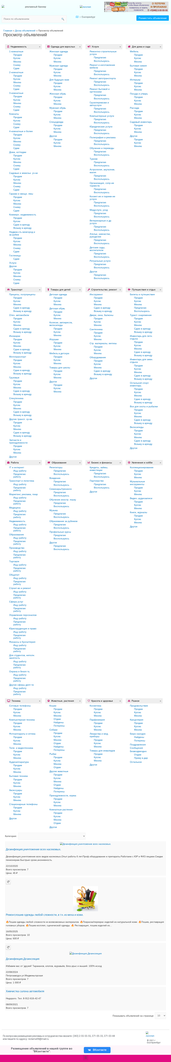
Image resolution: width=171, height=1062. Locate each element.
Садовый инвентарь (141, 122)
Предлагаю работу (19, 475)
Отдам (57, 719)
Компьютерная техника (22, 719)
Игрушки (54, 339)
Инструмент (96, 294)
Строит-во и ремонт (20, 588)
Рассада (134, 108)
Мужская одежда (58, 65)
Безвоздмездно (138, 751)
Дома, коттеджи (17, 152)
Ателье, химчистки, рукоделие (100, 235)
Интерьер (135, 79)
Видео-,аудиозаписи (141, 498)
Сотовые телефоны (20, 705)
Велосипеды (137, 427)
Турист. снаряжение (141, 315)
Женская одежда (58, 51)
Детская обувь (57, 308)
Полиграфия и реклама (103, 137)
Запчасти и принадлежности (18, 441)
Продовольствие (139, 705)
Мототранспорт (17, 356)
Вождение (54, 478)
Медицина (15, 507)
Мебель (134, 51)
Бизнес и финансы (101, 462)
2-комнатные (16, 72)
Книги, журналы (138, 512)
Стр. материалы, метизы (103, 343)
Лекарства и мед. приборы (99, 735)
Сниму (17, 65)
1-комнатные (16, 51)
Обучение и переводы (102, 148)
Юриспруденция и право (22, 628)
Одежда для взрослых (63, 46)
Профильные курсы (60, 531)
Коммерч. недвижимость (22, 214)
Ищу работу (19, 470)
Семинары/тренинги (60, 489)
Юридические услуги (101, 126)
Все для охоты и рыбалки (144, 406)
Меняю (17, 61)
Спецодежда (56, 122)
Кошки (52, 705)
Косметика (95, 705)
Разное (135, 700)
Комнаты (14, 114)
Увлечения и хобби (142, 462)
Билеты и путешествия (142, 294)
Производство (16, 548)
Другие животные (58, 771)
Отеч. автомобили (19, 315)
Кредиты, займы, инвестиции (99, 468)
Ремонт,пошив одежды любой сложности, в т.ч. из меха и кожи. (44, 914)
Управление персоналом (23, 615)
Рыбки (52, 754)
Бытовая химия (138, 65)
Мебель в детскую (59, 353)
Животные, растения (62, 700)
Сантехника (96, 329)
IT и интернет (16, 467)
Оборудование (98, 357)
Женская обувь (57, 93)
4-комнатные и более (21, 131)
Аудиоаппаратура (19, 762)
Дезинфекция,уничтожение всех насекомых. (33, 849)
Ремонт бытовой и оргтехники (100, 90)
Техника (16, 700)
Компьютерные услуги (102, 116)
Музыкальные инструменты (137, 482)
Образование (16, 534)
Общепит (14, 574)
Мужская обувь (57, 108)
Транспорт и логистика (21, 480)
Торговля (14, 561)
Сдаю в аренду (21, 224)
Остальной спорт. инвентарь (139, 384)
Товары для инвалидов (102, 750)
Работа (15, 462)
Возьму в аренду (22, 228)
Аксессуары (15, 790)
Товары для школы (59, 367)
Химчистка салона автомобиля (25, 991)
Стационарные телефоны (23, 804)
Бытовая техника (18, 776)
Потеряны (59, 725)
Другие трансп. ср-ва (20, 419)
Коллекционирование (141, 467)
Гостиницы (15, 255)
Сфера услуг (16, 601)
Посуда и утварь (139, 93)
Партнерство (97, 480)
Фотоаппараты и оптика (22, 733)
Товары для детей (60, 289)
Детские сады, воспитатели (97, 248)
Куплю (16, 58)
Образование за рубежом (63, 521)
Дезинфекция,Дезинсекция (22, 958)
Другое (13, 266)
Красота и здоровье (102, 700)
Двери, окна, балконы (101, 315)
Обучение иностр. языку (62, 499)
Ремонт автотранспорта (103, 78)
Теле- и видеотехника (21, 748)
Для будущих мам (59, 79)
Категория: (11, 836)
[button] (152, 18)
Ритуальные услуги (100, 260)
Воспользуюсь (101, 61)
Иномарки (14, 336)
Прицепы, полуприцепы (22, 294)
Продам (17, 54)
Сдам (16, 68)
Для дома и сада (141, 46)
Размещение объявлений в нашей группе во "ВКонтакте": (41, 1050)
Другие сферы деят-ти (21, 684)
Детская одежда (58, 294)
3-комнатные (16, 93)
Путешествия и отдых (143, 289)
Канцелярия (136, 719)
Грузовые (14, 377)
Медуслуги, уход (99, 210)
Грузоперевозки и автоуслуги (99, 104)
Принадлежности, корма (62, 795)
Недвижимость (19, 46)
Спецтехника (16, 398)
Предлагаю (100, 57)
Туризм (94, 158)
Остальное (136, 762)
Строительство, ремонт (104, 289)
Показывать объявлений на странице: (133, 1015)
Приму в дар (141, 758)
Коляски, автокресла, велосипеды (61, 323)
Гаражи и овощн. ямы (21, 193)
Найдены (59, 722)
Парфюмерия (97, 719)
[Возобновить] (8, 882)
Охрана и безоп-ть (19, 671)
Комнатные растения (61, 809)
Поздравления (138, 744)
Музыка (53, 510)
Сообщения (136, 748)
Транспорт (16, 289)
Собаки (53, 729)
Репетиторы (55, 467)
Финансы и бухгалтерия (22, 642)
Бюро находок (137, 733)
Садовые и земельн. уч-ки (23, 173)
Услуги (12, 262)
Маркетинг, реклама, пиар (23, 494)
